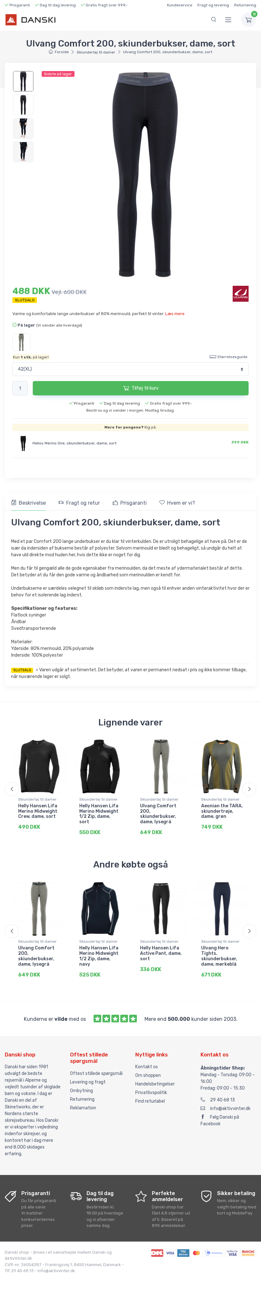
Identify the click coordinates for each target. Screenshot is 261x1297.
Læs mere (175, 313)
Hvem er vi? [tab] (181, 503)
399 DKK (240, 442)
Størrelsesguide (232, 357)
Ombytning (81, 1090)
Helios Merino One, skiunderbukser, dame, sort (74, 443)
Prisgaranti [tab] (133, 503)
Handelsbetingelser (155, 1084)
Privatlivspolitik (151, 1092)
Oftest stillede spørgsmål (96, 1073)
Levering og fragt (88, 1082)
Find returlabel (150, 1101)
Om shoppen (148, 1075)
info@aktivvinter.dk (230, 1108)
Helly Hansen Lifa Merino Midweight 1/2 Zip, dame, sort (98, 814)
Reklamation (83, 1108)
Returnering (245, 5)
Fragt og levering (213, 5)
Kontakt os (146, 1067)
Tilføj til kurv (145, 388)
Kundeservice (179, 5)
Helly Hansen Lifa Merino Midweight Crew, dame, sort (37, 811)
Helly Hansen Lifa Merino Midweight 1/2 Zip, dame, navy (98, 956)
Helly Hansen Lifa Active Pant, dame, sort (161, 953)
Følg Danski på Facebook (220, 1120)
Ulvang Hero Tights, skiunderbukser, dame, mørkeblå (219, 956)
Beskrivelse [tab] (32, 503)
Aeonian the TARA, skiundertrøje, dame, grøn (222, 811)
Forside (61, 52)
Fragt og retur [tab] (83, 503)
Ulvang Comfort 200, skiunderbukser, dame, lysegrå (158, 814)
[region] (24, 116)
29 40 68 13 (222, 1100)
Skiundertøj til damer (96, 52)
